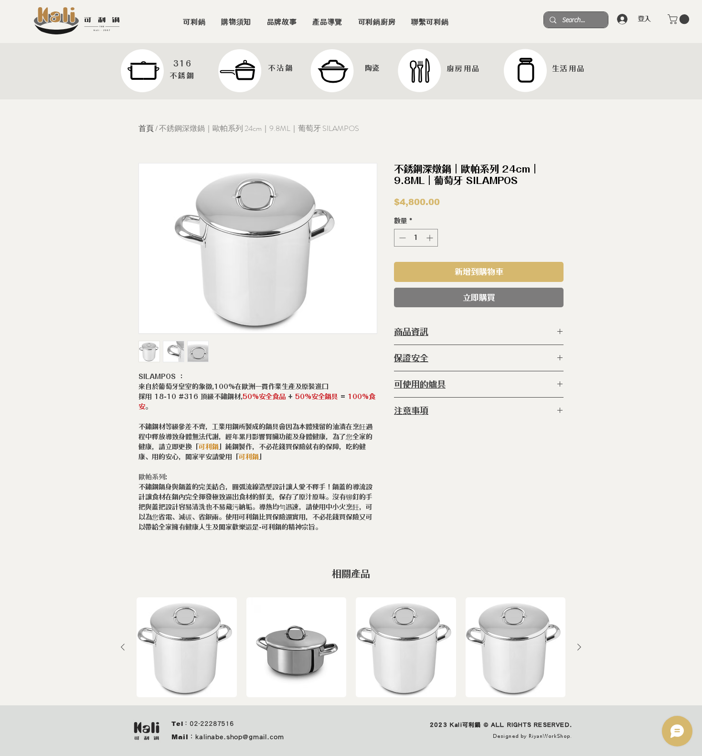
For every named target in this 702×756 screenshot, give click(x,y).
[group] (351, 647)
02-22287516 (212, 724)
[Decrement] (401, 237)
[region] (159, 70)
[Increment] (430, 237)
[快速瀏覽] (187, 647)
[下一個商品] (579, 647)
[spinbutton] (416, 237)
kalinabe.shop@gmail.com (239, 737)
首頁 (146, 128)
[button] (679, 19)
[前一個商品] (122, 647)
